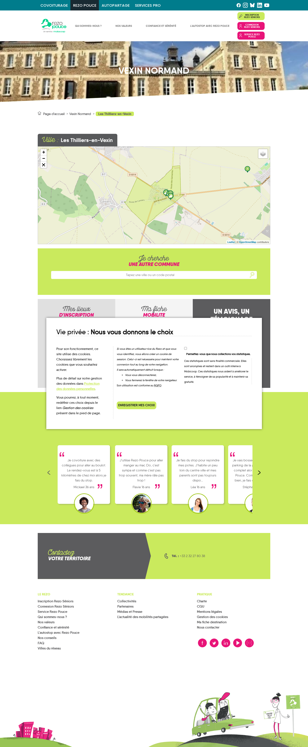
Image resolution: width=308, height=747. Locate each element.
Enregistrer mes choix (136, 405)
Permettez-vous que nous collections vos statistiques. (218, 354)
